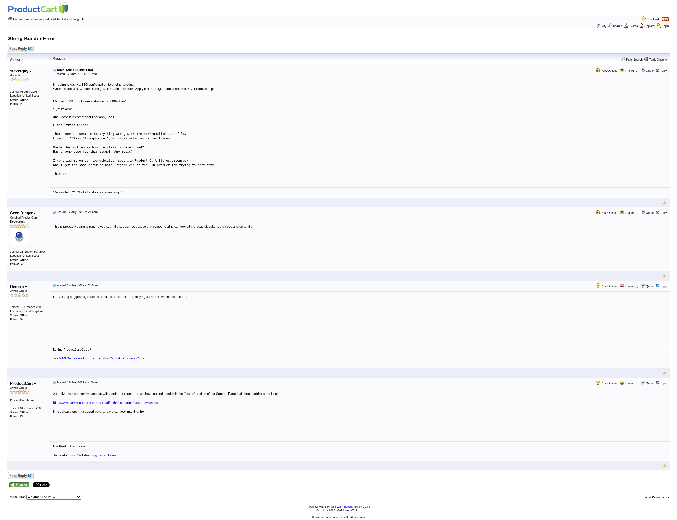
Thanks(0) (631, 70)
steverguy (19, 71)
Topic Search (634, 59)
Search (617, 26)
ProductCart (22, 383)
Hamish (17, 286)
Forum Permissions (655, 497)
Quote (650, 70)
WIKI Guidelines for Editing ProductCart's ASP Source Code (101, 358)
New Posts (654, 19)
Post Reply (18, 49)
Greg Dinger (22, 213)
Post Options (608, 70)
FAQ (603, 26)
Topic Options (657, 59)
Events (633, 26)
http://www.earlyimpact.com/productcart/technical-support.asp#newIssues (105, 403)
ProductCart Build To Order (50, 19)
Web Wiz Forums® (342, 506)
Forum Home (21, 19)
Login (665, 26)
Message (59, 59)
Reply (663, 70)
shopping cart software (100, 455)
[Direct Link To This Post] (54, 69)
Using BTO (78, 19)
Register (649, 26)
